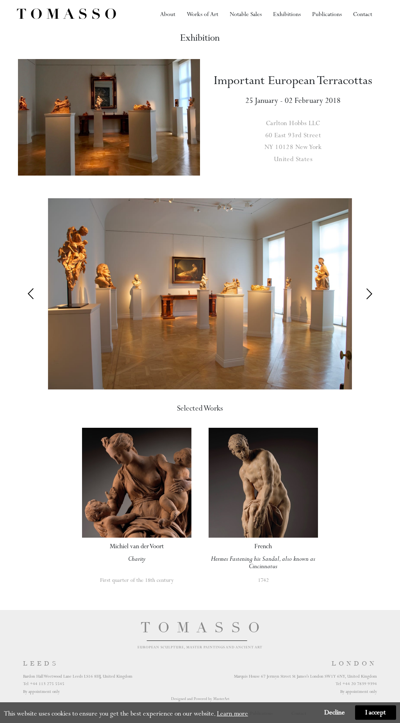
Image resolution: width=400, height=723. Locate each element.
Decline (334, 712)
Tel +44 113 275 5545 (43, 684)
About (167, 14)
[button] (369, 293)
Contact (362, 14)
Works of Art (202, 14)
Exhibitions (287, 14)
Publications (327, 14)
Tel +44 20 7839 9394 (356, 684)
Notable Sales (246, 14)
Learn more (232, 713)
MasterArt (221, 698)
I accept (375, 712)
